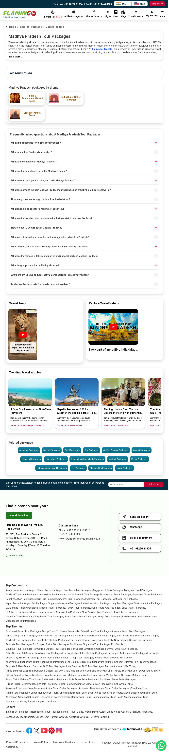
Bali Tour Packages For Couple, (99, 635)
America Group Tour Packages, (129, 631)
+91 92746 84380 (102, 4)
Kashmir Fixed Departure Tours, (22, 661)
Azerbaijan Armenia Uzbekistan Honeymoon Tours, (33, 697)
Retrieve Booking (99, 716)
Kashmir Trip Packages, (71, 599)
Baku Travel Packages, (134, 607)
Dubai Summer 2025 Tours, (20, 653)
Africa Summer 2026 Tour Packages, (25, 670)
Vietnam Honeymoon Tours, (76, 697)
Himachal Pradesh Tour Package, (82, 594)
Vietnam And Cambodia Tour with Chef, (91, 670)
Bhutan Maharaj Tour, (88, 683)
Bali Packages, (39, 603)
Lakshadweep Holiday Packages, (139, 616)
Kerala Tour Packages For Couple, (63, 640)
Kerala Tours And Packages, (21, 590)
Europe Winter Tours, (109, 675)
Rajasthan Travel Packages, (147, 594)
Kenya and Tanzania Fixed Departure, (25, 688)
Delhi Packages (72, 450)
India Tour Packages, (17, 711)
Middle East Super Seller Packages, (58, 683)
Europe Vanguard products (42, 701)
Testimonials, (27, 716)
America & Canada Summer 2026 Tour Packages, (111, 648)
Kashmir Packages (117, 459)
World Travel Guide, (95, 711)
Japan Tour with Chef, (58, 670)
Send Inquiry (157, 4)
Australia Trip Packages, (68, 612)
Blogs (110, 711)
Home (12, 27)
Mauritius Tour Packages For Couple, (25, 648)
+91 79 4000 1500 (70, 534)
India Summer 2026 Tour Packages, (85, 666)
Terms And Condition (64, 742)
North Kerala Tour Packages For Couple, (97, 653)
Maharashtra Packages (101, 468)
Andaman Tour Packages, (98, 599)
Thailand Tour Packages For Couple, (25, 640)
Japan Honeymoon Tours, (45, 692)
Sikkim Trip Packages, (46, 599)
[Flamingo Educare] (153, 729)
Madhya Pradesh (55, 27)
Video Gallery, (121, 711)
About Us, (147, 711)
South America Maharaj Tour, (132, 697)
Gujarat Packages (141, 450)
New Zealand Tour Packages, (98, 612)
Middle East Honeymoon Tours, (140, 692)
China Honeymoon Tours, (73, 692)
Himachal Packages (31, 459)
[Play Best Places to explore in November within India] (23, 335)
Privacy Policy (40, 742)
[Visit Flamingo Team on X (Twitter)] (36, 730)
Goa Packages (91, 450)
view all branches (19, 515)
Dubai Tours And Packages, (106, 607)
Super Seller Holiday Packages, (51, 679)
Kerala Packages (139, 459)
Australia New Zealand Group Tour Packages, (128, 640)
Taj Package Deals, (36, 657)
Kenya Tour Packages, (110, 616)
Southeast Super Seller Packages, (118, 679)
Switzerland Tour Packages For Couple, (138, 635)
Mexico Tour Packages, (42, 612)
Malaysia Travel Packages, (138, 590)
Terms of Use (87, 742)
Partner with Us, (59, 716)
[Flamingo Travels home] (19, 14)
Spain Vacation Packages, (148, 603)
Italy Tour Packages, (123, 603)
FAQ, (46, 716)
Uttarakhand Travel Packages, (116, 594)
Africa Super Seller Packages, (62, 688)
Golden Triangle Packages (115, 450)
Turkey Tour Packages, (78, 607)
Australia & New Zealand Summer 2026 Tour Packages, (36, 666)
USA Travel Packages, (17, 612)
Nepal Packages (124, 468)
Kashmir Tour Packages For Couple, (59, 661)
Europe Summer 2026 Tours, (120, 666)
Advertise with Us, (79, 716)
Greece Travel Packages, (52, 607)
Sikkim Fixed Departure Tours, (95, 661)
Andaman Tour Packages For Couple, (139, 653)
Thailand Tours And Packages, (22, 594)
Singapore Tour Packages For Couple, (103, 644)
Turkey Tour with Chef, (126, 670)
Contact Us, (12, 716)
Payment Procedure (17, 742)
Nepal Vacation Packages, (20, 599)
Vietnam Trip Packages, (125, 599)
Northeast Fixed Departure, (46, 675)
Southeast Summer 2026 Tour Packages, (134, 661)
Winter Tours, (90, 675)
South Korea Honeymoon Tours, (105, 692)
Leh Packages (78, 468)
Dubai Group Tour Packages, (96, 631)
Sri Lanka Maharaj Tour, (133, 675)
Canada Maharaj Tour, (104, 697)
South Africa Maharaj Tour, (20, 679)
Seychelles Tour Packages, (49, 616)
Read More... (15, 56)
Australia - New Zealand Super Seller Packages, (104, 688)
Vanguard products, (16, 701)
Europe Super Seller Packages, (22, 683)
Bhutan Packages (51, 450)
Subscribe (153, 484)
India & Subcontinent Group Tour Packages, (70, 657)
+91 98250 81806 (73, 4)
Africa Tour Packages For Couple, (64, 644)
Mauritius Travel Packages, (20, 616)
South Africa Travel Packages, (81, 616)
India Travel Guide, (73, 711)
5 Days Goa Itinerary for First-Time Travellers (30, 411)
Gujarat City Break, (15, 657)
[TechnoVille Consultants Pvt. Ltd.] (132, 729)
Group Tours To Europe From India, (61, 631)
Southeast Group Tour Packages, (23, 631)
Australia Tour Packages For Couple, (25, 644)
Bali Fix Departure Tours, (19, 675)
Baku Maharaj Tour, (72, 675)
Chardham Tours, (139, 688)
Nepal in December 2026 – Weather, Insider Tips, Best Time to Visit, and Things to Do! (76, 411)
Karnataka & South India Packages (87, 459)
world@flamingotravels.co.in (83, 538)
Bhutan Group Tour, (93, 640)
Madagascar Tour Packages (21, 620)
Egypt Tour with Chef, (150, 670)
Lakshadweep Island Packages (52, 468)
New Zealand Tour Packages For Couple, (59, 635)
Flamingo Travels (102, 49)
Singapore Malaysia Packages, (64, 603)
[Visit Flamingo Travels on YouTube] (44, 730)
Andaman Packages (28, 450)
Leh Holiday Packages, (51, 594)
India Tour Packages (31, 27)
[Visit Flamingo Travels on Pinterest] (51, 730)
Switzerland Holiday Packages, (22, 607)
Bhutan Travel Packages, (50, 590)
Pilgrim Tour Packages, (18, 692)
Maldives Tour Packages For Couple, (55, 653)
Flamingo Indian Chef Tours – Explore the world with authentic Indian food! (122, 411)
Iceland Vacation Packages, (96, 603)
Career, (39, 716)
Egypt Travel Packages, (126, 612)
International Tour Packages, (46, 711)
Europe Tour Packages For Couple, (65, 648)
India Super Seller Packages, (84, 679)
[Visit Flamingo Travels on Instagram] (59, 730)
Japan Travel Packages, (18, 603)
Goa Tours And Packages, (78, 590)
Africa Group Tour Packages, (21, 635)
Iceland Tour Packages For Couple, (113, 657)
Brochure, (135, 711)
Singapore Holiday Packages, (108, 590)
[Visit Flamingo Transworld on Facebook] (29, 730)
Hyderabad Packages (56, 459)
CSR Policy (12, 746)
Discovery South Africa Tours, (117, 683)
